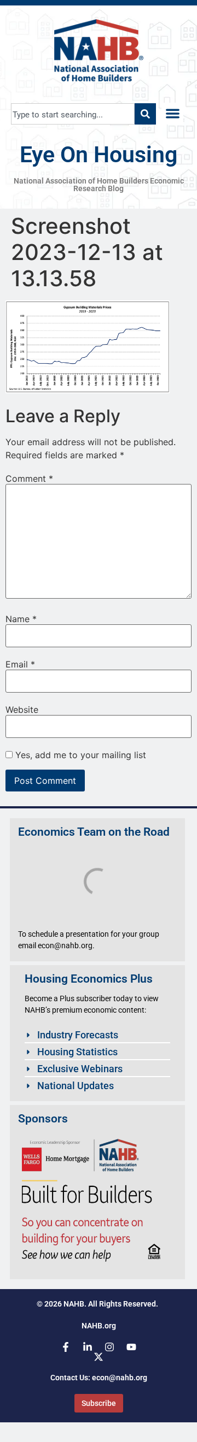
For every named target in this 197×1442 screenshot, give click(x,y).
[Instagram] (109, 1347)
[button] (172, 114)
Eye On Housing (98, 154)
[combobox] (73, 114)
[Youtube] (131, 1347)
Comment (29, 478)
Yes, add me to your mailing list (79, 754)
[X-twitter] (98, 1357)
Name (21, 618)
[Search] (145, 114)
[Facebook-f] (66, 1347)
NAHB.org (99, 1325)
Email (20, 664)
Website (21, 709)
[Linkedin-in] (87, 1347)
